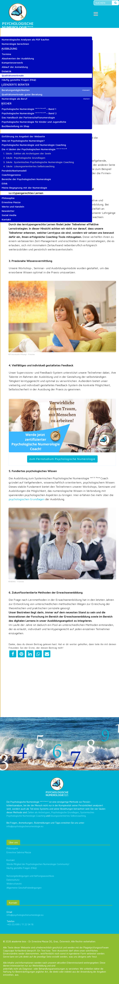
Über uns (7, 192)
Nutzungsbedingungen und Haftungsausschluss (30, 876)
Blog (4, 29)
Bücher (6, 103)
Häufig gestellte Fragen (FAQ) (22, 868)
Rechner (7, 34)
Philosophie (12, 848)
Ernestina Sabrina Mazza (19, 852)
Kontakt (11, 860)
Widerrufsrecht (14, 883)
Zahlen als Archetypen (38, 812)
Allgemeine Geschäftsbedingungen (24, 887)
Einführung (9, 130)
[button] (12, 653)
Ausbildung (9, 48)
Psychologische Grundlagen (65, 812)
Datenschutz (13, 879)
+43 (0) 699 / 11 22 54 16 (20, 924)
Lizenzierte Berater (15, 84)
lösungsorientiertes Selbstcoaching (68, 815)
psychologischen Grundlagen (26, 499)
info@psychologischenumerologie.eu (25, 826)
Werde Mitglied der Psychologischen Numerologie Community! (38, 864)
